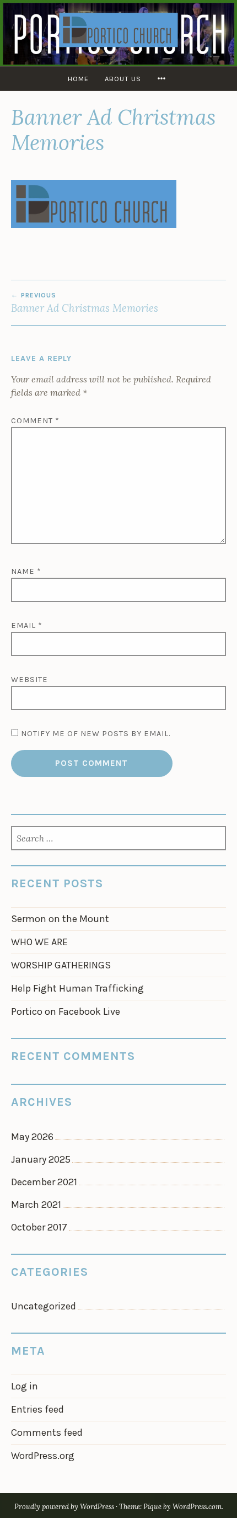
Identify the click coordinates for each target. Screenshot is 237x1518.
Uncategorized (43, 1306)
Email (26, 625)
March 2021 (36, 1205)
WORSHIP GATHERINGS (61, 965)
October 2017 (39, 1227)
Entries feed (37, 1409)
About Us (123, 78)
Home (78, 78)
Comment (35, 420)
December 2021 (44, 1182)
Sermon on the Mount (60, 919)
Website (29, 679)
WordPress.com (197, 1506)
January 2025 (41, 1159)
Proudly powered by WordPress (64, 1506)
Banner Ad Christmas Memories (84, 303)
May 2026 (32, 1137)
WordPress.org (42, 1456)
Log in (24, 1386)
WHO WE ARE (39, 942)
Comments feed (47, 1432)
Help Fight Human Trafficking (77, 988)
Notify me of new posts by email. (95, 733)
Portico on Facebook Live (65, 1011)
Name (26, 571)
